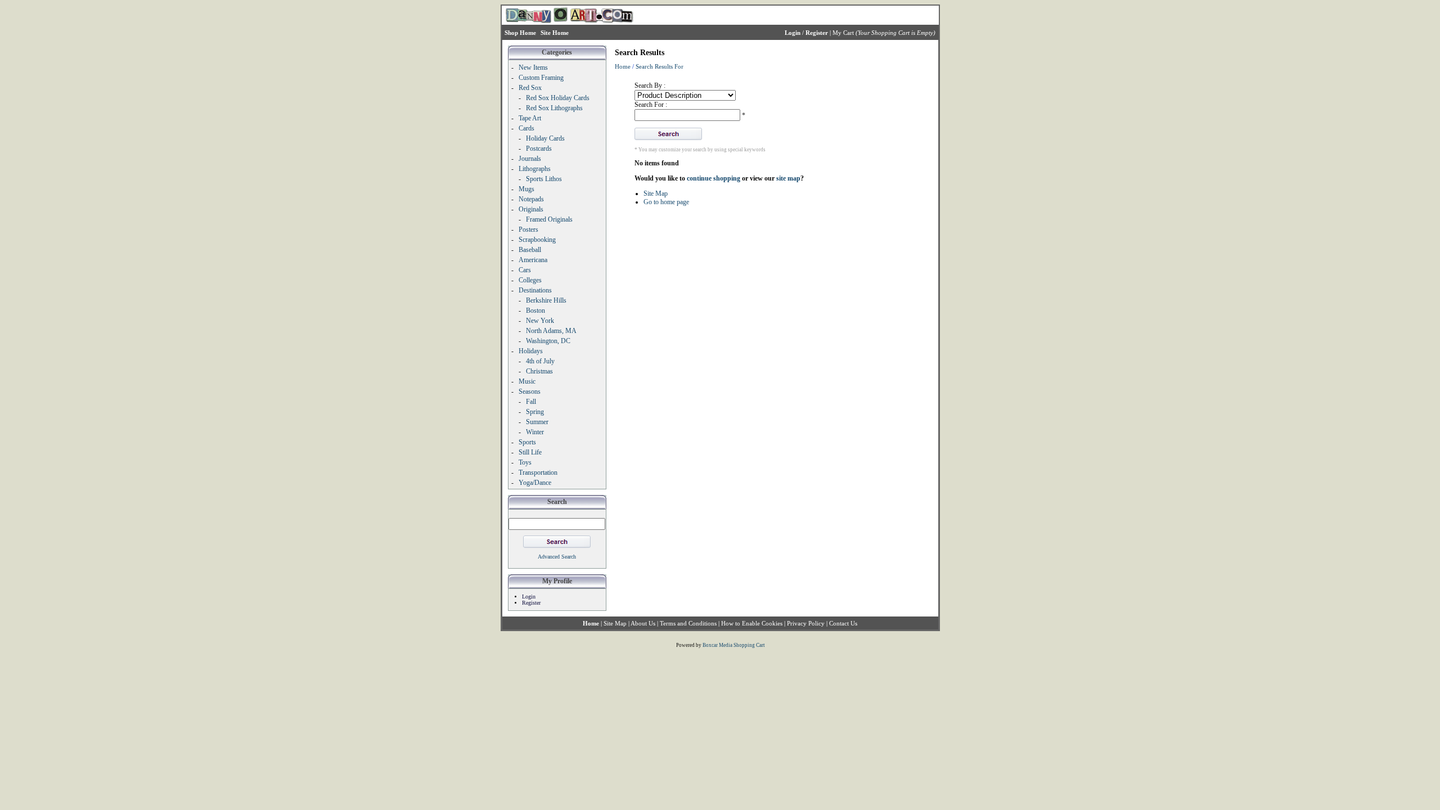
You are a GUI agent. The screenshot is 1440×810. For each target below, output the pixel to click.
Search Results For (659, 66)
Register (531, 603)
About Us (643, 623)
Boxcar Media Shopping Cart (734, 645)
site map (788, 178)
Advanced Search (557, 557)
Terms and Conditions (688, 623)
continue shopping (713, 178)
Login (529, 596)
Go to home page (666, 202)
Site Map (656, 193)
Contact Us (843, 623)
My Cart (843, 32)
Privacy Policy (806, 623)
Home (623, 66)
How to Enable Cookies (751, 623)
